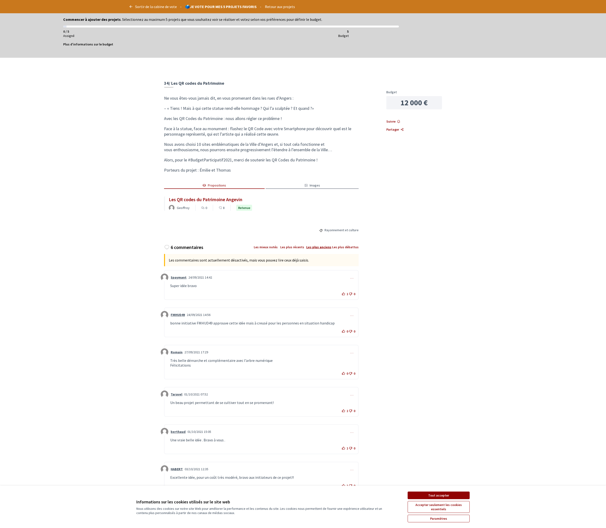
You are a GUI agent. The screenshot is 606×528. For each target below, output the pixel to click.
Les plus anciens (318, 247)
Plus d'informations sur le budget (88, 44)
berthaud (178, 432)
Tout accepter (438, 495)
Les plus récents (292, 247)
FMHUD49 (178, 315)
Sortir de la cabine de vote (156, 6)
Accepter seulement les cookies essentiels (438, 507)
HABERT (177, 469)
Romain (177, 352)
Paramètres (438, 518)
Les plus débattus (345, 247)
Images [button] (315, 185)
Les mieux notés (266, 247)
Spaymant (179, 277)
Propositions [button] (217, 185)
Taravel (176, 394)
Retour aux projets (280, 6)
